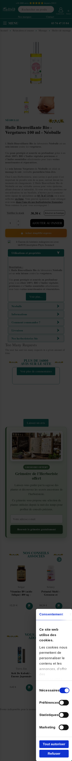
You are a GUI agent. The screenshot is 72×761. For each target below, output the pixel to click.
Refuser (54, 753)
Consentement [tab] (51, 614)
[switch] (64, 702)
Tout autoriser (54, 744)
